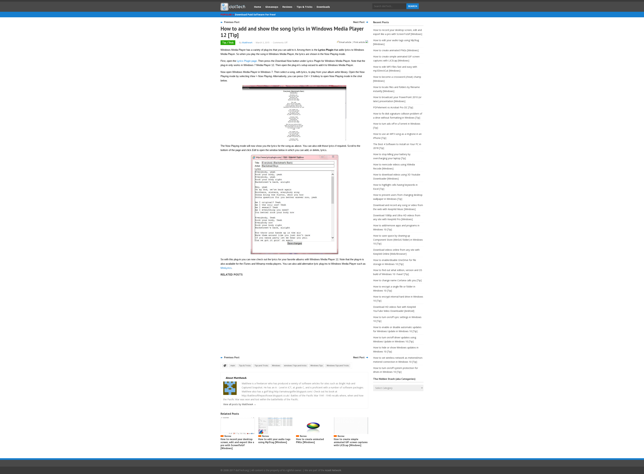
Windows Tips (316, 365)
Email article (345, 42)
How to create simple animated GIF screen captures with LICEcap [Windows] (351, 442)
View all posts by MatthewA (239, 404)
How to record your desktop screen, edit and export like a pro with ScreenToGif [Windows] (237, 444)
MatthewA (247, 42)
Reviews (287, 6)
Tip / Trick (228, 42)
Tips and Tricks (261, 365)
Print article (359, 42)
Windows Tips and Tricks (338, 365)
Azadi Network (333, 470)
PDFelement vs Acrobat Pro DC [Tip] (393, 107)
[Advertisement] (294, 315)
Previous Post (231, 22)
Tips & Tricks (304, 6)
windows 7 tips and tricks (295, 365)
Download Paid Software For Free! (255, 14)
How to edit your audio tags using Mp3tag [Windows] (274, 441)
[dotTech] (233, 8)
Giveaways (271, 6)
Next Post (359, 22)
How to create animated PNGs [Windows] (310, 441)
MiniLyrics (226, 267)
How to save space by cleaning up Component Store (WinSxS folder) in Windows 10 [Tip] (398, 239)
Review (227, 436)
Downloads (323, 6)
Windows (276, 365)
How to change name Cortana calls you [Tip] (397, 280)
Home (257, 6)
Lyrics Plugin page (247, 60)
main (232, 365)
